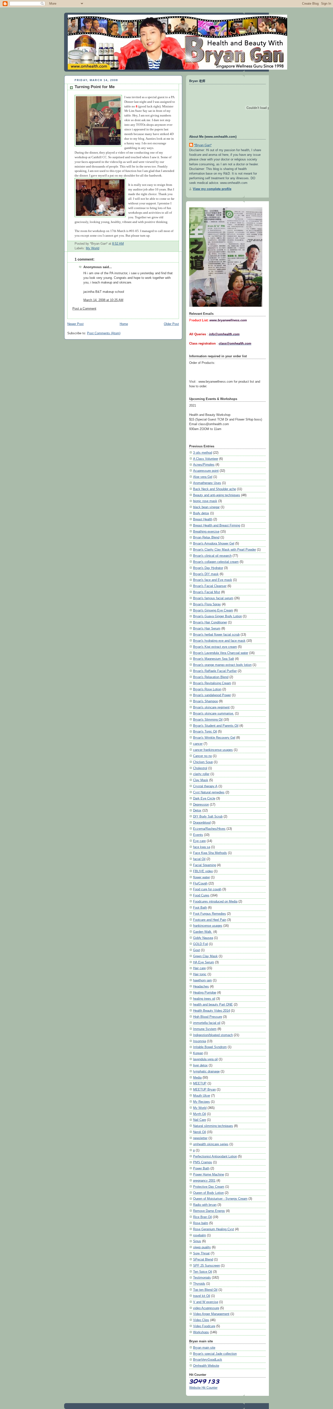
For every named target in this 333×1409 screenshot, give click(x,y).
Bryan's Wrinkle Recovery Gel (214, 737)
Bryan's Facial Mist (206, 592)
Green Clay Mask (205, 956)
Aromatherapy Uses (207, 483)
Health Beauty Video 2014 (211, 1010)
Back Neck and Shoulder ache (214, 489)
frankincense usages (207, 925)
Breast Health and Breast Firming (216, 525)
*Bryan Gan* (203, 145)
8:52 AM (118, 243)
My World (92, 248)
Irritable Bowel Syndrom (210, 1047)
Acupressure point (206, 471)
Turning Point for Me (95, 86)
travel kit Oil (201, 1296)
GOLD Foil (200, 944)
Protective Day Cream (208, 1186)
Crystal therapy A (205, 786)
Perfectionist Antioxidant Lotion (215, 1156)
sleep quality (202, 1247)
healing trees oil (204, 998)
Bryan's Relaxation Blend (210, 677)
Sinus (197, 1241)
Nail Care (199, 1120)
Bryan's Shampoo (205, 701)
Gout (196, 950)
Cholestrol (200, 768)
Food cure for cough (207, 889)
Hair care (199, 968)
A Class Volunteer (205, 459)
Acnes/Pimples (204, 464)
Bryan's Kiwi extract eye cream (215, 647)
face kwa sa (201, 847)
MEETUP (199, 1083)
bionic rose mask (205, 501)
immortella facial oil (206, 1023)
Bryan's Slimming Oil (208, 719)
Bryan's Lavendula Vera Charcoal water (220, 653)
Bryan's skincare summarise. (213, 713)
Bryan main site (204, 1347)
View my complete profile (212, 189)
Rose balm (200, 1223)
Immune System (204, 1029)
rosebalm (199, 1235)
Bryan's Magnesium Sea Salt (213, 659)
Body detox (201, 513)
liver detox (200, 1065)
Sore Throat (201, 1253)
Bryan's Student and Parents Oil (215, 725)
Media (197, 1077)
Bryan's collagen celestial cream (216, 562)
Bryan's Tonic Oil (205, 731)
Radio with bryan (204, 1205)
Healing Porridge (204, 992)
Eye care (199, 841)
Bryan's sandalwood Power (212, 695)
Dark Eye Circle (204, 798)
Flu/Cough (200, 883)
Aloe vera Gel (202, 477)
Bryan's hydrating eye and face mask (219, 640)
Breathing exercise (206, 531)
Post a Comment (84, 308)
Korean (198, 1053)
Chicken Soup (203, 762)
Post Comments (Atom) (103, 333)
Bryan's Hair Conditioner (210, 622)
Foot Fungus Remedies (209, 913)
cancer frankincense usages (213, 750)
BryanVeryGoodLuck (207, 1359)
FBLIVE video (203, 871)
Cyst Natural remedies (209, 792)
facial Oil (199, 859)
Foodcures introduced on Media (215, 901)
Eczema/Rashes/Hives (209, 829)
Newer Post (75, 324)
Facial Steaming (204, 865)
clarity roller (201, 774)
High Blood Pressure (207, 1017)
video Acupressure (206, 1308)
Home (124, 324)
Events (198, 835)
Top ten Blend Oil (205, 1290)
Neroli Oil (199, 1132)
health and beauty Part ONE (213, 1004)
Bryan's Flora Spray (207, 604)
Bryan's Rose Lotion (207, 689)
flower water (201, 877)
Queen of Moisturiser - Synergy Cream (220, 1198)
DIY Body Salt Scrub (208, 816)
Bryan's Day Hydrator (208, 568)
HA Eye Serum (203, 962)
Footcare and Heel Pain (209, 920)
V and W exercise (205, 1302)
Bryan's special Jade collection (215, 1354)
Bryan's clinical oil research (212, 555)
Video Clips (201, 1320)
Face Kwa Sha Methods (210, 853)
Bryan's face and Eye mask (212, 580)
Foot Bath (200, 907)
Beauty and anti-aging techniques (216, 495)
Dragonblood (202, 822)
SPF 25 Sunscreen (206, 1265)
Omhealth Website (206, 1365)
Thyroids (199, 1283)
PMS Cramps (202, 1162)
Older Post (171, 324)
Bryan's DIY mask (206, 574)
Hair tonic (199, 974)
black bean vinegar (206, 507)
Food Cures (201, 895)
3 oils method (202, 452)
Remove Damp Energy (209, 1211)
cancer (198, 744)
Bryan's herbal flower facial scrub (216, 634)
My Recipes (201, 1102)
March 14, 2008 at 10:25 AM (103, 300)
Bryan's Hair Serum (206, 628)
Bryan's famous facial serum (213, 598)
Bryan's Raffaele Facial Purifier (215, 671)
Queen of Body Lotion (208, 1193)
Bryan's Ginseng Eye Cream (213, 610)
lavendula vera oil (205, 1059)
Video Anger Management (211, 1314)
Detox (197, 810)
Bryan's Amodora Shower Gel (213, 543)
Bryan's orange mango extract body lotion (222, 665)
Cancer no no (202, 756)
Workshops (201, 1332)
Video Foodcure (204, 1326)
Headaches (201, 986)
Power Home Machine (208, 1174)
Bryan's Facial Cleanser (209, 586)
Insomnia (199, 1041)
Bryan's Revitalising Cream (212, 683)
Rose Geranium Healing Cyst (213, 1229)
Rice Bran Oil (202, 1217)
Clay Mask (200, 780)
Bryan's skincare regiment (211, 707)
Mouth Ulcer (201, 1095)
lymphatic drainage (206, 1071)
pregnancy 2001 (204, 1180)
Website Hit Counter (203, 1387)
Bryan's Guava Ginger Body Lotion (217, 616)
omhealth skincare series (210, 1144)
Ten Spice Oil (202, 1271)
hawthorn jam (202, 980)
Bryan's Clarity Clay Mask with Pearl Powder (224, 549)
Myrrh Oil (199, 1114)
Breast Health (202, 519)
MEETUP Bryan (204, 1089)
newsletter (200, 1138)
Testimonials (202, 1277)
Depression (201, 804)
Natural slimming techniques (213, 1126)
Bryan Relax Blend (206, 537)
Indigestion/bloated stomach (213, 1035)
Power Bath (201, 1168)
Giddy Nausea (203, 938)
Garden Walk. (202, 932)
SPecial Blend (203, 1259)
